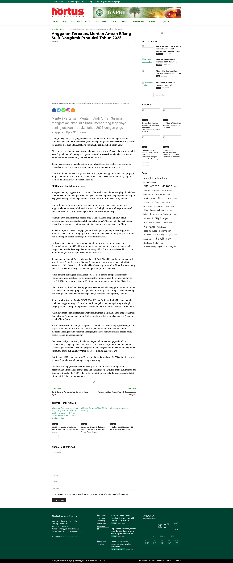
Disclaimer (143, 561)
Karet (105, 22)
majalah (166, 218)
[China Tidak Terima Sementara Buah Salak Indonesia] (103, 545)
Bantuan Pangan (167, 190)
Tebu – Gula (76, 22)
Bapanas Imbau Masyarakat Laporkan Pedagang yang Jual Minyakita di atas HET (123, 531)
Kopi (97, 22)
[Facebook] (54, 110)
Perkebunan (161, 227)
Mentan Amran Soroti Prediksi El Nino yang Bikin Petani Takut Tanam (123, 518)
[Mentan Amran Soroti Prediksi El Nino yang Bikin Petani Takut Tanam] (103, 521)
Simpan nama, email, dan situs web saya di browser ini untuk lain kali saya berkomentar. (91, 494)
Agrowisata (138, 22)
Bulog (175, 198)
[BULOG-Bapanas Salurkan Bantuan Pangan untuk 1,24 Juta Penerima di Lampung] (65, 416)
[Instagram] (68, 110)
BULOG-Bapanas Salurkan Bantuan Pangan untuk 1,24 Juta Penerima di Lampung (65, 429)
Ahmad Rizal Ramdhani (155, 178)
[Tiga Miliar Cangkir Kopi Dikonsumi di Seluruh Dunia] (148, 74)
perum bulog (150, 230)
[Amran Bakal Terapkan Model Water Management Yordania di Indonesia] (172, 141)
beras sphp (167, 194)
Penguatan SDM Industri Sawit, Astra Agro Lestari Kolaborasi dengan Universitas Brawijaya (150, 154)
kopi (176, 214)
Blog (90, 2)
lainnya (156, 218)
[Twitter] (59, 110)
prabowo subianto (151, 234)
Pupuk (163, 235)
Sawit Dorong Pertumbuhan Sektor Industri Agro (70, 393)
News (55, 22)
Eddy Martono (148, 202)
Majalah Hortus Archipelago (110, 2)
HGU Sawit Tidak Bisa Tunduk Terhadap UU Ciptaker (172, 125)
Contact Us (177, 561)
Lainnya (151, 22)
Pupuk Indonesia (173, 235)
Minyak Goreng (148, 222)
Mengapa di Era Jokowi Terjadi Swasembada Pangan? (116, 393)
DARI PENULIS (69, 403)
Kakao (88, 22)
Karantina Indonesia (159, 210)
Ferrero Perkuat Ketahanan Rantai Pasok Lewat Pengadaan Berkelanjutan (168, 48)
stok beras (147, 243)
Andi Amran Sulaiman (157, 186)
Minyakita (159, 222)
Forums (96, 2)
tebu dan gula (170, 246)
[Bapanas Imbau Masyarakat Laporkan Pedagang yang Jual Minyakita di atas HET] (103, 532)
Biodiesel (162, 198)
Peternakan (165, 231)
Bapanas (146, 194)
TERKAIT (56, 403)
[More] (73, 110)
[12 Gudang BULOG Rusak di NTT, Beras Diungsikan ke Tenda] (123, 416)
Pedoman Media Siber (156, 561)
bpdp (169, 198)
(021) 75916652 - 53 (72, 536)
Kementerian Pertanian (161, 214)
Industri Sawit (169, 206)
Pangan (62, 29)
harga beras (147, 206)
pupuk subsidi (148, 239)
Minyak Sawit (168, 222)
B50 (175, 186)
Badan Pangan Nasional (151, 190)
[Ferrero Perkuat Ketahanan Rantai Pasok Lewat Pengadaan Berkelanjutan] (148, 49)
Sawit (64, 22)
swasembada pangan (152, 246)
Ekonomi (159, 54)
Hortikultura (158, 206)
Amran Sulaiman (149, 182)
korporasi (146, 218)
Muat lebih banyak (161, 95)
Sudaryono (158, 243)
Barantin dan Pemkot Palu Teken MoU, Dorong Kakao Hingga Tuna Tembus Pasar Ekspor (93, 429)
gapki (168, 202)
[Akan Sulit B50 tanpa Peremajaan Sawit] (148, 86)
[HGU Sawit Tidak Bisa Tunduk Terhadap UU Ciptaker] (172, 114)
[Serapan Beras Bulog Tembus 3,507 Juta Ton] (148, 62)
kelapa (146, 214)
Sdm (168, 239)
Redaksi (168, 561)
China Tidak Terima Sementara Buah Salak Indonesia (121, 544)
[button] (178, 22)
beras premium (156, 194)
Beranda (55, 29)
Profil (114, 22)
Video (124, 22)
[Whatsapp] (63, 110)
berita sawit (149, 198)
